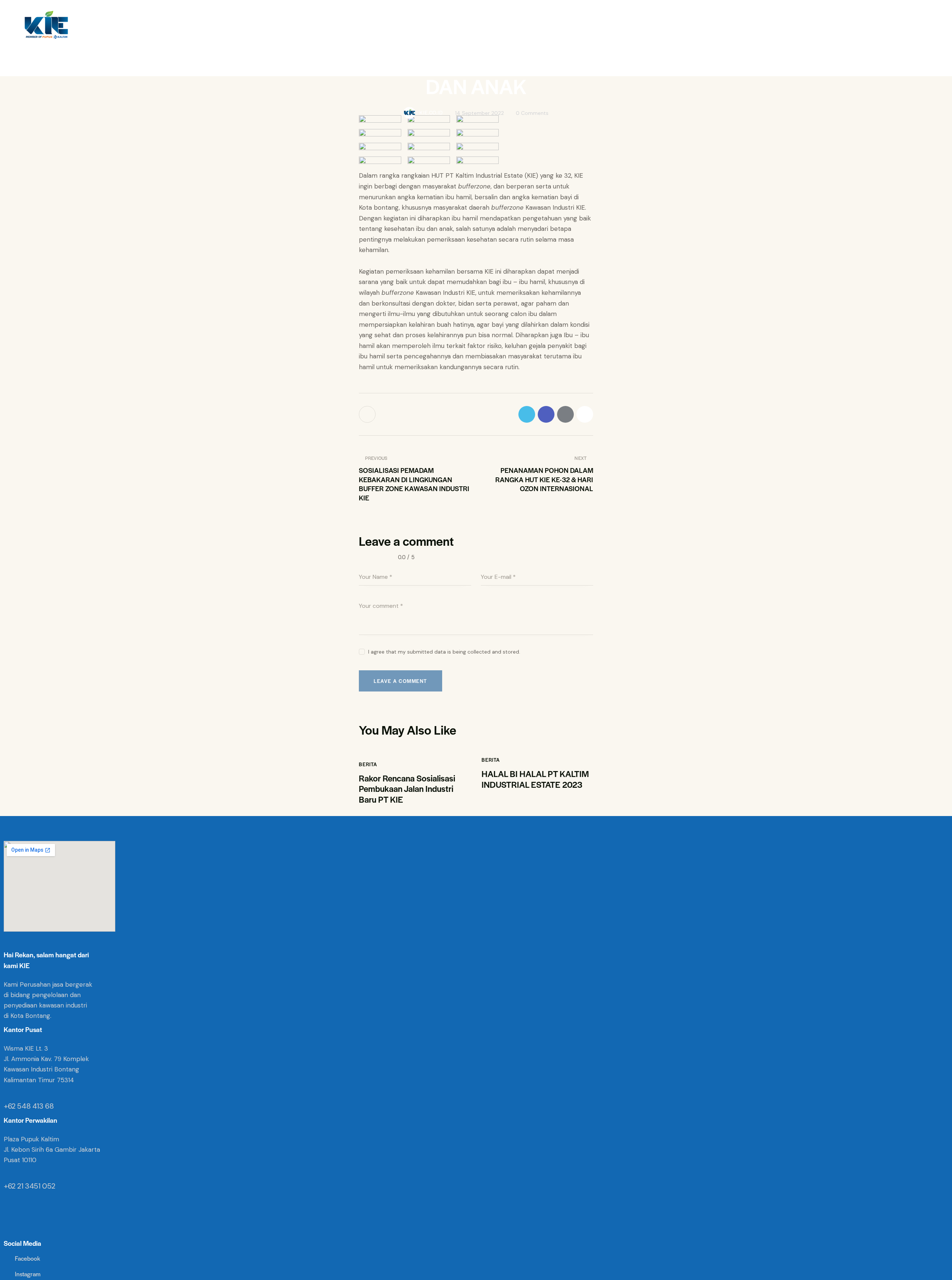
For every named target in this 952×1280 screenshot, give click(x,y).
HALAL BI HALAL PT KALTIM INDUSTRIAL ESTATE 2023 (535, 779)
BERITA (368, 764)
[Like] (368, 414)
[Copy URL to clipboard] (584, 414)
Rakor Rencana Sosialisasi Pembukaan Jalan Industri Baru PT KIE (407, 789)
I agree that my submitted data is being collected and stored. (444, 651)
